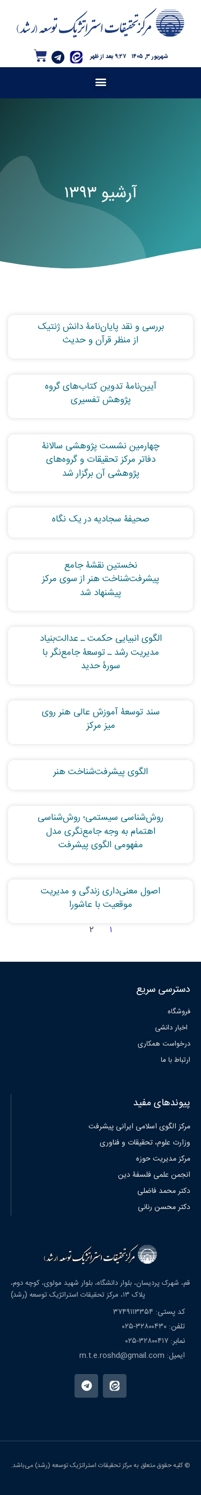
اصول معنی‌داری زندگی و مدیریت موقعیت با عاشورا (100, 898)
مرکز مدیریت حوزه (163, 1159)
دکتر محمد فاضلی (163, 1191)
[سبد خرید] (40, 55)
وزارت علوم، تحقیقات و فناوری (145, 1142)
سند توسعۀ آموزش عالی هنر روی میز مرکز (101, 719)
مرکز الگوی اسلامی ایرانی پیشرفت (139, 1126)
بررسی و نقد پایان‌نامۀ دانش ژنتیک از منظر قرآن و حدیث (101, 333)
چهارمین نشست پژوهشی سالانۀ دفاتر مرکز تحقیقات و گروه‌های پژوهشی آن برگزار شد (101, 460)
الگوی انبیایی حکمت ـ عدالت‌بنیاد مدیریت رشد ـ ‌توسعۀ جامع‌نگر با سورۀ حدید (101, 652)
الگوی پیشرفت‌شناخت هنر (100, 771)
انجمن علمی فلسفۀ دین (154, 1175)
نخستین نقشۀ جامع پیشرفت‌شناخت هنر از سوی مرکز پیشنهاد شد (100, 579)
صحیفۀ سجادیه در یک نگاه (101, 519)
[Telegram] (58, 57)
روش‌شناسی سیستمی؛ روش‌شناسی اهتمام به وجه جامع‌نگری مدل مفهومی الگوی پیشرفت (100, 831)
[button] (100, 81)
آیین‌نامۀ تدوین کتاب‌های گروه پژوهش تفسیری (101, 393)
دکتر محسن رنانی (164, 1207)
